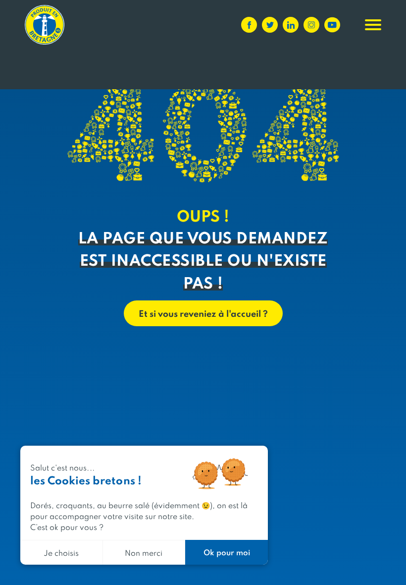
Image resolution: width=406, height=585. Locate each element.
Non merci (143, 552)
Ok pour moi (226, 552)
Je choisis (61, 552)
